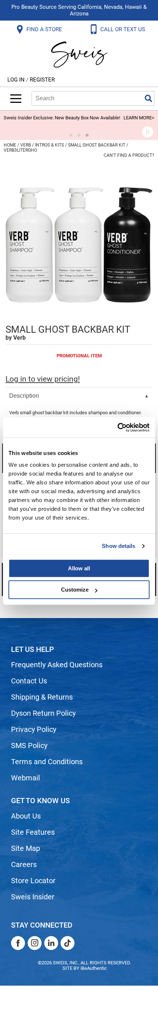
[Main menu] (16, 98)
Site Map (25, 848)
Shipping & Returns (42, 697)
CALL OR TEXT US (123, 29)
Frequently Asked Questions (57, 664)
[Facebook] (18, 943)
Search (148, 98)
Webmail (25, 777)
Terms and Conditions (47, 761)
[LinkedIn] (51, 943)
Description (24, 396)
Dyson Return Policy (43, 713)
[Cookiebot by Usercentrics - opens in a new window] (117, 427)
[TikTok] (68, 943)
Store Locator (33, 880)
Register (42, 79)
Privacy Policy (33, 729)
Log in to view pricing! (43, 379)
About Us (26, 816)
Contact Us (29, 680)
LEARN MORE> (138, 117)
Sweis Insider (32, 896)
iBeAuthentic (93, 968)
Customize (75, 589)
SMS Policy (29, 745)
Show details (118, 546)
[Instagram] (35, 943)
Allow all (79, 568)
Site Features (33, 832)
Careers (24, 864)
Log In (16, 79)
